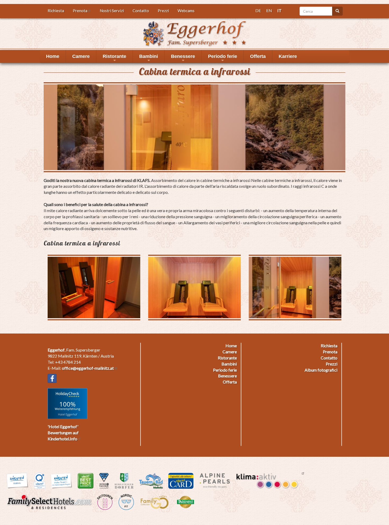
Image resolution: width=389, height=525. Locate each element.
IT (279, 10)
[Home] (194, 32)
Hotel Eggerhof (67, 414)
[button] (194, 127)
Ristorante (114, 58)
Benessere (183, 58)
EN (269, 10)
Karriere (288, 56)
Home (52, 56)
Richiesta (56, 10)
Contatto (141, 10)
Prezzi (163, 10)
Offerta (258, 56)
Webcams (186, 10)
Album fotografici (321, 369)
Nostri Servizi (112, 10)
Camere (81, 56)
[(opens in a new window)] (52, 378)
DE (258, 10)
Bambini (148, 58)
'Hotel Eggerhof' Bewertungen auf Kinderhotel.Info (63, 432)
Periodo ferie (222, 58)
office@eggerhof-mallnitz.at (88, 368)
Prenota (80, 10)
